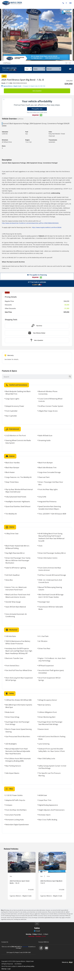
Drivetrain (5, 140)
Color (50, 132)
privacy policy (30, 966)
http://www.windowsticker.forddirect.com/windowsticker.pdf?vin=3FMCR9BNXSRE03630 (30, 223)
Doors (3, 146)
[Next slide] (69, 63)
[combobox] (28, 69)
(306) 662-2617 (57, 3)
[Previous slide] (66, 63)
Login (9, 969)
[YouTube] (46, 948)
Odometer (5, 132)
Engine (27, 140)
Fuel (26, 132)
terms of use (22, 966)
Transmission (53, 140)
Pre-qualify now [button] (37, 109)
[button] (37, 276)
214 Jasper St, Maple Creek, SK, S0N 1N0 (34, 86)
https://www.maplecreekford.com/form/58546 (46, 227)
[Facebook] (41, 948)
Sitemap (3, 969)
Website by (65, 962)
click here (25, 946)
